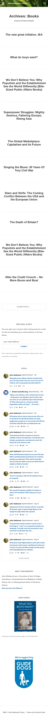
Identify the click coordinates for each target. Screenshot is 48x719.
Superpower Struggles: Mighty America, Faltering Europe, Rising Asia (24, 115)
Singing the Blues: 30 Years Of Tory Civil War (24, 169)
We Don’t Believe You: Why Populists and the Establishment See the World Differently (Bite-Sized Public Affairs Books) (24, 84)
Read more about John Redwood (12, 588)
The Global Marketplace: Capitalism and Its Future (24, 143)
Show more (24, 558)
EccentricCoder (39, 716)
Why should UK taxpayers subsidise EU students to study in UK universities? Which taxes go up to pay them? (25, 493)
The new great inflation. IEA (24, 34)
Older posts (24, 307)
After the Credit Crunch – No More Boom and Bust (24, 279)
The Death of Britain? (24, 222)
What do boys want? (24, 57)
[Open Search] (44, 3)
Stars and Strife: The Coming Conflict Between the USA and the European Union (24, 196)
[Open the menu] (3, 3)
